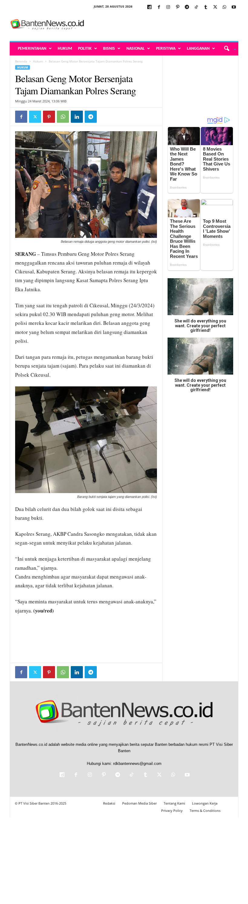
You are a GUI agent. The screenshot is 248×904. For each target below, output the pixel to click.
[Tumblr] (205, 7)
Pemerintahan (32, 48)
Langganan (198, 48)
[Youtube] (233, 7)
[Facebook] (158, 7)
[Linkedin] (77, 117)
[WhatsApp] (224, 7)
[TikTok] (196, 7)
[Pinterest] (177, 7)
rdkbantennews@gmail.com (137, 763)
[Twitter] (215, 7)
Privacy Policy (172, 810)
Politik (85, 48)
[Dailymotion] (149, 7)
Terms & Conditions (205, 810)
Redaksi (109, 803)
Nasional (135, 48)
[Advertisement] (161, 25)
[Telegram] (187, 7)
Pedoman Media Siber (139, 803)
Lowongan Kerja (204, 803)
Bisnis (109, 48)
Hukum (65, 48)
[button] (228, 48)
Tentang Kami (174, 803)
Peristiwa (165, 48)
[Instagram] (168, 7)
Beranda (21, 61)
